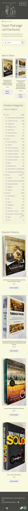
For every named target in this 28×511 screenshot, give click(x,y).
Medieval (10, 187)
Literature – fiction (13, 211)
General (8, 139)
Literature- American (13, 151)
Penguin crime (11, 127)
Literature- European (13, 157)
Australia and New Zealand (15, 181)
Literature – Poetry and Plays (15, 214)
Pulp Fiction (11, 130)
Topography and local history (15, 172)
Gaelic (9, 202)
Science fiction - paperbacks (15, 169)
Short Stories (11, 136)
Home (5, 21)
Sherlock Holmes (12, 133)
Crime (7, 115)
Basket (18, 507)
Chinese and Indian (13, 184)
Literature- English (13, 154)
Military (10, 190)
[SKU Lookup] (18, 502)
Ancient (10, 178)
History (8, 175)
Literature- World (12, 160)
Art (8, 199)
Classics (10, 145)
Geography (11, 205)
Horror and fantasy (13, 148)
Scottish (8, 193)
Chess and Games (12, 142)
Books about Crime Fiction (15, 118)
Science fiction (12, 166)
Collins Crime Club (13, 121)
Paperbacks (11, 124)
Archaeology (11, 196)
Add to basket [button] (7, 92)
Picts (9, 220)
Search (7, 508)
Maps (9, 163)
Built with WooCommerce (9, 502)
